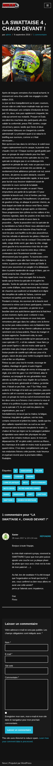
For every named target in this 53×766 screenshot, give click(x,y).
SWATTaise (41, 494)
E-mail (8, 654)
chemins (7, 476)
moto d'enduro (39, 482)
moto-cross (9, 488)
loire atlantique (11, 482)
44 (15, 471)
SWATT (30, 494)
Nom (8, 642)
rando (6, 494)
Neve (4, 763)
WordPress (26, 763)
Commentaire (12, 677)
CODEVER (18, 476)
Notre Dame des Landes (29, 488)
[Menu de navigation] (47, 5)
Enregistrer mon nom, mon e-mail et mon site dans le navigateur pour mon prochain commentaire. (26, 719)
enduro (30, 476)
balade (39, 471)
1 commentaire (40, 35)
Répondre (45, 536)
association (26, 471)
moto (25, 482)
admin (8, 35)
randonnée (19, 494)
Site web (9, 666)
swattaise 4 (8, 500)
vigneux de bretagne (27, 500)
